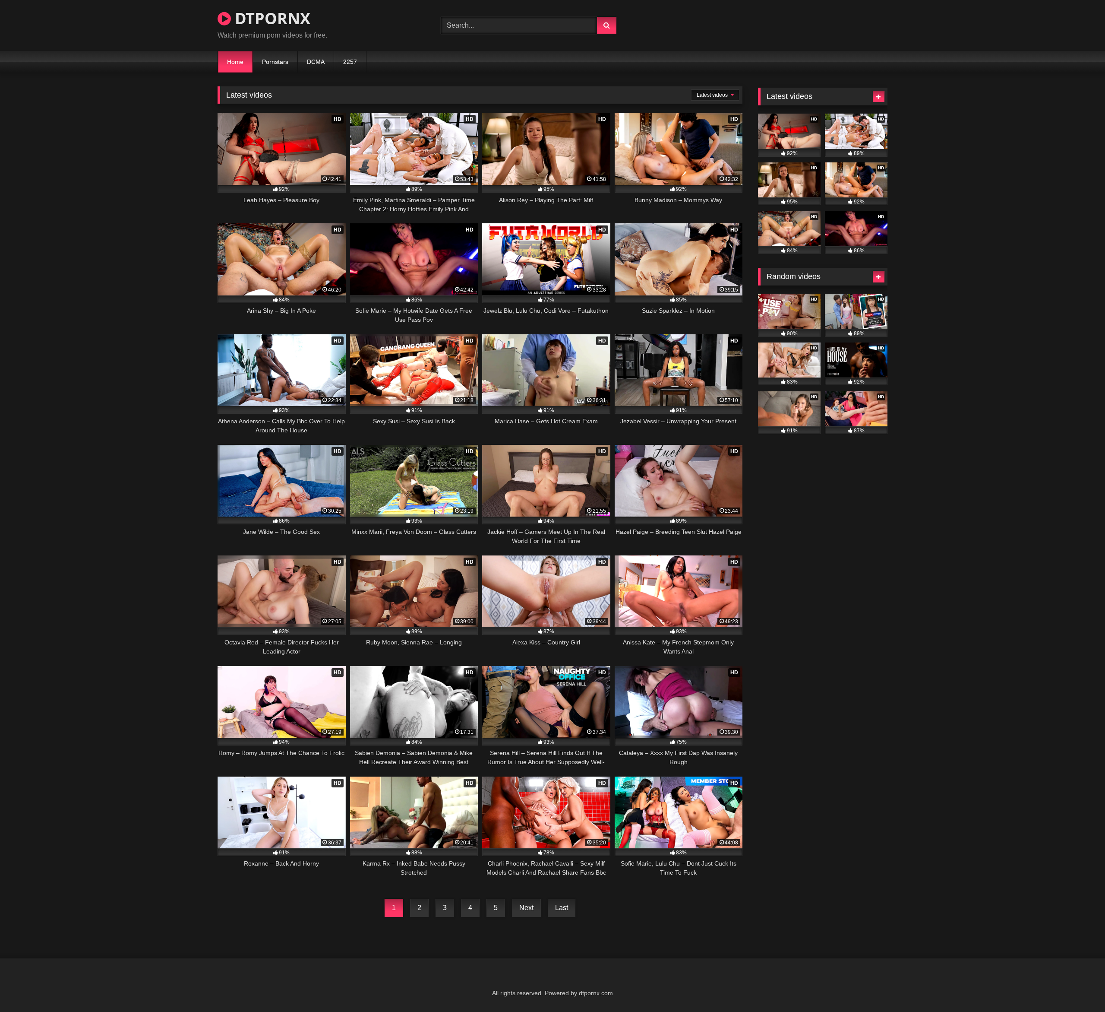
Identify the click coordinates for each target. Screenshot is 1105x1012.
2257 (350, 61)
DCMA (316, 61)
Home (235, 61)
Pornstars (275, 61)
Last (561, 907)
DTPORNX (270, 18)
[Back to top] (1078, 986)
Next (526, 907)
